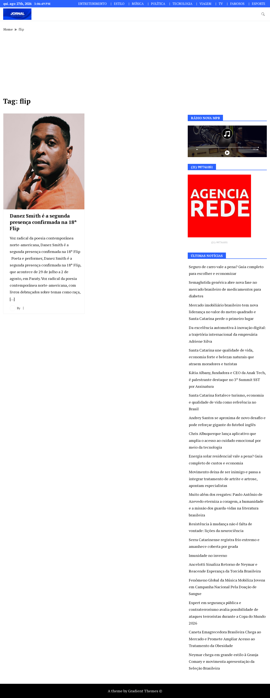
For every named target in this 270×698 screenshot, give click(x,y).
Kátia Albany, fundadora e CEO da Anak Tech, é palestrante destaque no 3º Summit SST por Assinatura (227, 379)
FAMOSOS (237, 4)
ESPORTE (258, 4)
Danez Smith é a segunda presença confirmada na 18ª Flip (43, 222)
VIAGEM (205, 4)
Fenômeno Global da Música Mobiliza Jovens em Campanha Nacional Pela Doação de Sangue (227, 587)
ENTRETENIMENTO (92, 4)
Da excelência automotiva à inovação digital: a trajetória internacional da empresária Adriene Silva (227, 334)
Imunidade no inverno (208, 555)
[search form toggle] (263, 14)
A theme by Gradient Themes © (135, 690)
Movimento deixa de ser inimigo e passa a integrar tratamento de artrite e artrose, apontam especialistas (225, 478)
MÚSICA (138, 4)
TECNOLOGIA (182, 4)
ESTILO (119, 4)
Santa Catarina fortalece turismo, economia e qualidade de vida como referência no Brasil (226, 402)
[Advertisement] (135, 64)
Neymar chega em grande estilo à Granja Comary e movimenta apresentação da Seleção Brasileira (223, 661)
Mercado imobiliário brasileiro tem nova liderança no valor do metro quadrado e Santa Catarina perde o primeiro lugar (223, 311)
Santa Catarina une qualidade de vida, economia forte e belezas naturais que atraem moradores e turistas (221, 357)
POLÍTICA (158, 4)
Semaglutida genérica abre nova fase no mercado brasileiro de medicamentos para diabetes (225, 289)
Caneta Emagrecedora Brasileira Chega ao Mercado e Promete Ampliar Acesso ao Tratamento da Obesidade (225, 638)
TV (221, 4)
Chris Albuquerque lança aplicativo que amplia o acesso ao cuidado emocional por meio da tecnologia (225, 440)
